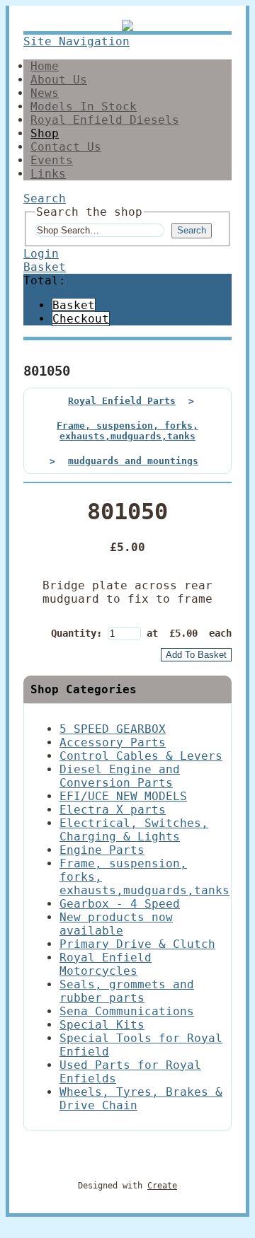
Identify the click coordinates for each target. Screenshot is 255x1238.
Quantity (73, 633)
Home (44, 66)
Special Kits (102, 1024)
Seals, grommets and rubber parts (127, 991)
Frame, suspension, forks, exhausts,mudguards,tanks (127, 430)
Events (51, 160)
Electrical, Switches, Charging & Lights (134, 829)
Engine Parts (102, 850)
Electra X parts (113, 809)
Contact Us (65, 147)
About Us (58, 79)
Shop (44, 133)
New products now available (116, 923)
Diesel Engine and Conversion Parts (120, 776)
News (44, 93)
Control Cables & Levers (141, 756)
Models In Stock (83, 106)
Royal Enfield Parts (122, 400)
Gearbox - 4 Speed (120, 903)
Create (162, 1186)
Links (48, 173)
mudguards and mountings (133, 461)
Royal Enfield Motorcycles (106, 964)
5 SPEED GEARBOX (113, 729)
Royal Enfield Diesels (104, 120)
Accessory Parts (113, 742)
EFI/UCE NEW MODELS (123, 796)
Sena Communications (127, 1011)
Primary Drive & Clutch (137, 944)
